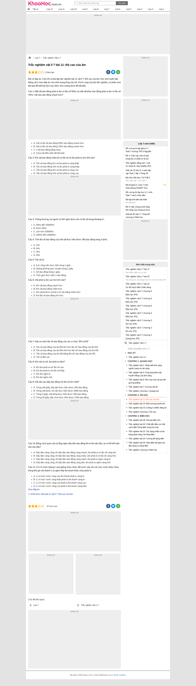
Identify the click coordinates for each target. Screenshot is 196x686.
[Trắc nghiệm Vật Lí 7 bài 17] (127, 270)
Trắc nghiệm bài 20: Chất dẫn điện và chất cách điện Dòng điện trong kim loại (147, 425)
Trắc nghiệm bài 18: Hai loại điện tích (144, 420)
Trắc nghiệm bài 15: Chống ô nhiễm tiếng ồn (148, 408)
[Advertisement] (98, 35)
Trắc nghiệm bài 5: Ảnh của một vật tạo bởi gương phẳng (147, 381)
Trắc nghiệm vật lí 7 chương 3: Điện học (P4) (139, 300)
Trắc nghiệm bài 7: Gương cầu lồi (143, 387)
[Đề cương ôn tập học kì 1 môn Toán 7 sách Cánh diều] (127, 193)
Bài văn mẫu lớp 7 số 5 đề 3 (138, 177)
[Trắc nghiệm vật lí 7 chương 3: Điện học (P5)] (127, 292)
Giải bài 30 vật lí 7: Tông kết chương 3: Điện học (138, 215)
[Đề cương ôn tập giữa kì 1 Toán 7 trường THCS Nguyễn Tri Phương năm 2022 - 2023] (127, 149)
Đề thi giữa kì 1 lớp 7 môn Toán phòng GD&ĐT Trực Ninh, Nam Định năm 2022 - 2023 (138, 187)
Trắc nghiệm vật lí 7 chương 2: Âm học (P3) (139, 322)
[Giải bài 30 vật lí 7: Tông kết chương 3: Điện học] (127, 215)
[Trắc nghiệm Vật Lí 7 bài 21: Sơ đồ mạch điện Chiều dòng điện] (127, 285)
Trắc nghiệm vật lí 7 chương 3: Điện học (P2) (139, 315)
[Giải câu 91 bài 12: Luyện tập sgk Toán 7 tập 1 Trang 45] (127, 171)
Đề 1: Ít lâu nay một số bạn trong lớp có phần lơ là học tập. (137, 157)
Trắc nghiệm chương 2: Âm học (142, 412)
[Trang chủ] (44, 3)
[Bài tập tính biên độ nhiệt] (127, 201)
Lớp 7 (37, 58)
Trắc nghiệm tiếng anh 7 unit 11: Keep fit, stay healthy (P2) (138, 164)
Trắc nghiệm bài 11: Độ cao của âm (144, 399)
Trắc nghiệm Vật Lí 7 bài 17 (137, 269)
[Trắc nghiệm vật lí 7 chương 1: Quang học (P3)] (127, 336)
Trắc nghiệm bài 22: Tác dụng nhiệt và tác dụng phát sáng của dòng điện (147, 433)
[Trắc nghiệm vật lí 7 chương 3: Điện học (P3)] (127, 307)
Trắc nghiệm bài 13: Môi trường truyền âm (147, 403)
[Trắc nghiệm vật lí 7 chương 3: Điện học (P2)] (127, 314)
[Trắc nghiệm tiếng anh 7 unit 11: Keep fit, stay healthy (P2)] (127, 164)
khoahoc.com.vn (29, 58)
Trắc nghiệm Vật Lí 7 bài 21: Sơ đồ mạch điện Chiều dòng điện (138, 285)
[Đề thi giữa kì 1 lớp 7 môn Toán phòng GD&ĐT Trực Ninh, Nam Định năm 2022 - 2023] (127, 186)
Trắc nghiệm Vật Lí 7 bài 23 (137, 276)
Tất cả (35, 9)
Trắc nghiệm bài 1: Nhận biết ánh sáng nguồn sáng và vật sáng (145, 366)
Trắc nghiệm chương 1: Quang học (144, 391)
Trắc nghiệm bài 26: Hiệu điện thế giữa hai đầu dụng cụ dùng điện (147, 444)
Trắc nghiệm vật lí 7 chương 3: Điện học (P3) (139, 307)
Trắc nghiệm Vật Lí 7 (52, 58)
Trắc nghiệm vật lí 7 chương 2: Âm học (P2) (139, 329)
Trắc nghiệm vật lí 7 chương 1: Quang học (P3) (139, 337)
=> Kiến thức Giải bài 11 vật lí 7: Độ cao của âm (50, 494)
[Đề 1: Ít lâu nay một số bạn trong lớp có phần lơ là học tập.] (127, 157)
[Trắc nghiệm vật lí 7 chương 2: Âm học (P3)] (127, 321)
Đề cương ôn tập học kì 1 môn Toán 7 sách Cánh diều (139, 193)
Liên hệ (116, 675)
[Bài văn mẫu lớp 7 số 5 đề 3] (127, 179)
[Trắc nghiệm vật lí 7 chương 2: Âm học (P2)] (127, 329)
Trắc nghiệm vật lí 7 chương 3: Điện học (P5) (139, 293)
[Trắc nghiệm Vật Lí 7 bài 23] (127, 277)
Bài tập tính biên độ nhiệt (136, 199)
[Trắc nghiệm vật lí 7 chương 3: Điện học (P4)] (127, 299)
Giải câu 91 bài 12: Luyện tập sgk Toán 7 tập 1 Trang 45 (138, 171)
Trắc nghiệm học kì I (137, 357)
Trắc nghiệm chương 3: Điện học (143, 450)
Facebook (122, 675)
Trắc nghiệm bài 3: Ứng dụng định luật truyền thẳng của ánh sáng (145, 374)
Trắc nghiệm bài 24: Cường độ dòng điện (146, 438)
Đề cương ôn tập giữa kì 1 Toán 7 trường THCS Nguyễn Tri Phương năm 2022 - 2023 (138, 150)
